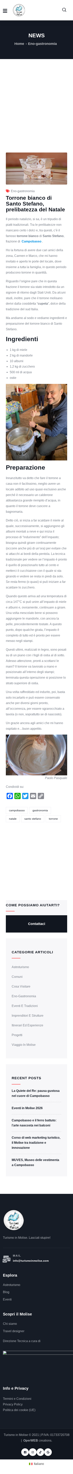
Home (19, 44)
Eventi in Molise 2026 (27, 1108)
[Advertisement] (36, 114)
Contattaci (36, 924)
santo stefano (32, 818)
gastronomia (40, 810)
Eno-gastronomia (42, 44)
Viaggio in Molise (24, 1044)
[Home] (13, 1220)
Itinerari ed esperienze (27, 1025)
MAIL (17, 1255)
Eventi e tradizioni (25, 1006)
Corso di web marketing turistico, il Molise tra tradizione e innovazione (36, 1142)
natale (13, 818)
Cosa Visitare (21, 986)
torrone (53, 818)
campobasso (17, 810)
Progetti (17, 1035)
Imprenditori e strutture (27, 1015)
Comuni (17, 976)
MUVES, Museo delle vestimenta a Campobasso (35, 1162)
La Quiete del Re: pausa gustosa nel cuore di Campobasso (36, 1093)
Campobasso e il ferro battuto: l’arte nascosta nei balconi (34, 1123)
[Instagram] (32, 1452)
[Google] (48, 1452)
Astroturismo (20, 967)
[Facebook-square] (25, 1452)
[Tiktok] (40, 1452)
